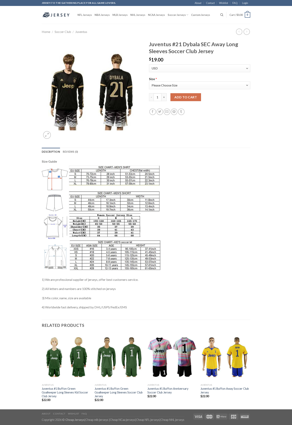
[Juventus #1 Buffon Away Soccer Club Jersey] (224, 357)
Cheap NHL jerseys (172, 419)
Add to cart (185, 97)
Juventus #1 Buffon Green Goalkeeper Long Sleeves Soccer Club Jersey (119, 392)
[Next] (249, 370)
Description (51, 151)
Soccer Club (63, 32)
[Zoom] (47, 135)
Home (46, 32)
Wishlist (223, 3)
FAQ (235, 3)
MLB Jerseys (120, 14)
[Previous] (42, 370)
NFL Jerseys (84, 14)
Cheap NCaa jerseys (122, 419)
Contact (210, 3)
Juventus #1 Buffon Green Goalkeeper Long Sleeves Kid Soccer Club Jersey (65, 392)
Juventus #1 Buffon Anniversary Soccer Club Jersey (167, 390)
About (198, 3)
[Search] (221, 15)
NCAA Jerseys (156, 14)
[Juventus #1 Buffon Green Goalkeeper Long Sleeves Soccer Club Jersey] (119, 357)
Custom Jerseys (200, 14)
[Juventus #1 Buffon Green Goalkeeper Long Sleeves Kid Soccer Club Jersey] (66, 357)
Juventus (81, 32)
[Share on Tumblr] (181, 111)
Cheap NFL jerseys (148, 419)
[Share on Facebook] (152, 111)
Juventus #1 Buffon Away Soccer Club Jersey (224, 390)
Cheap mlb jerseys (96, 419)
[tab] (51, 152)
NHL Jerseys (137, 14)
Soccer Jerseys (177, 14)
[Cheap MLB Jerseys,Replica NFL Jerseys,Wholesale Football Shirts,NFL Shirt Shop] (57, 15)
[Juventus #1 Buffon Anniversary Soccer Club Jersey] (171, 357)
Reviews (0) (70, 151)
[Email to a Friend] (167, 111)
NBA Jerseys (102, 14)
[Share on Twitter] (160, 111)
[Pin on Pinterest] (174, 111)
